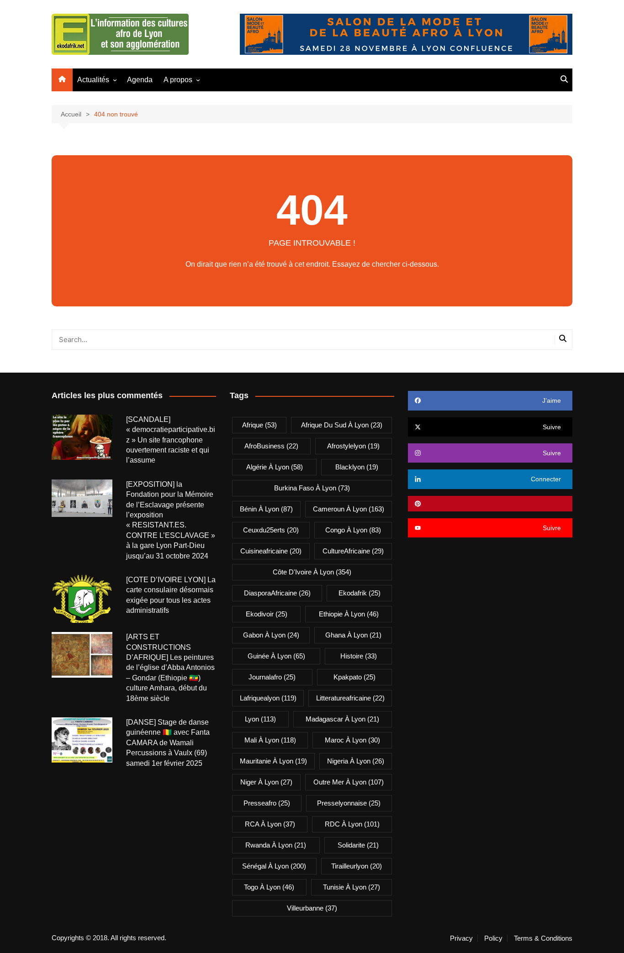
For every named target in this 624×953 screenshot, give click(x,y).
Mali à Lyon (270, 740)
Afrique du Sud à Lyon (341, 425)
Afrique (259, 425)
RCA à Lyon (270, 824)
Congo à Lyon (353, 530)
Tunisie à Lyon (351, 887)
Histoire (358, 656)
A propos (178, 80)
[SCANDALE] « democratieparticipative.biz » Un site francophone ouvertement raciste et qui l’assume (170, 440)
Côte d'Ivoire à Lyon (312, 572)
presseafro (266, 803)
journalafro (272, 677)
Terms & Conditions (543, 938)
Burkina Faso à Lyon (312, 488)
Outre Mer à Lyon (348, 782)
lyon (260, 719)
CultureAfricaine (353, 551)
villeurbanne (312, 908)
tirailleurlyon (356, 866)
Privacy (461, 938)
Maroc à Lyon (352, 740)
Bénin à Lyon (266, 509)
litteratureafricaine (350, 698)
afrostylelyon (353, 446)
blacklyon (356, 467)
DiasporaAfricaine (277, 593)
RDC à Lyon (352, 824)
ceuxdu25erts (271, 530)
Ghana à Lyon (353, 635)
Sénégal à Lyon (274, 866)
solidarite (358, 845)
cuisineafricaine (270, 551)
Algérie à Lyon (274, 467)
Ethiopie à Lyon (349, 614)
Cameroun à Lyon (348, 509)
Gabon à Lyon (271, 635)
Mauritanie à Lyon (273, 761)
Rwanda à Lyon (275, 845)
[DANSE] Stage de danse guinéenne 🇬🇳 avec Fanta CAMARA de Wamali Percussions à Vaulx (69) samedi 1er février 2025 (168, 742)
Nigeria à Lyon (355, 761)
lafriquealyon (268, 698)
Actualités (93, 80)
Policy (493, 938)
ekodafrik (359, 593)
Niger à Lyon (266, 782)
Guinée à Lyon (276, 656)
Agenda (140, 80)
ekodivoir (266, 614)
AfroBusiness (271, 446)
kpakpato (354, 677)
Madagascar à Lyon (342, 719)
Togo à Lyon (269, 887)
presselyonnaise (349, 803)
